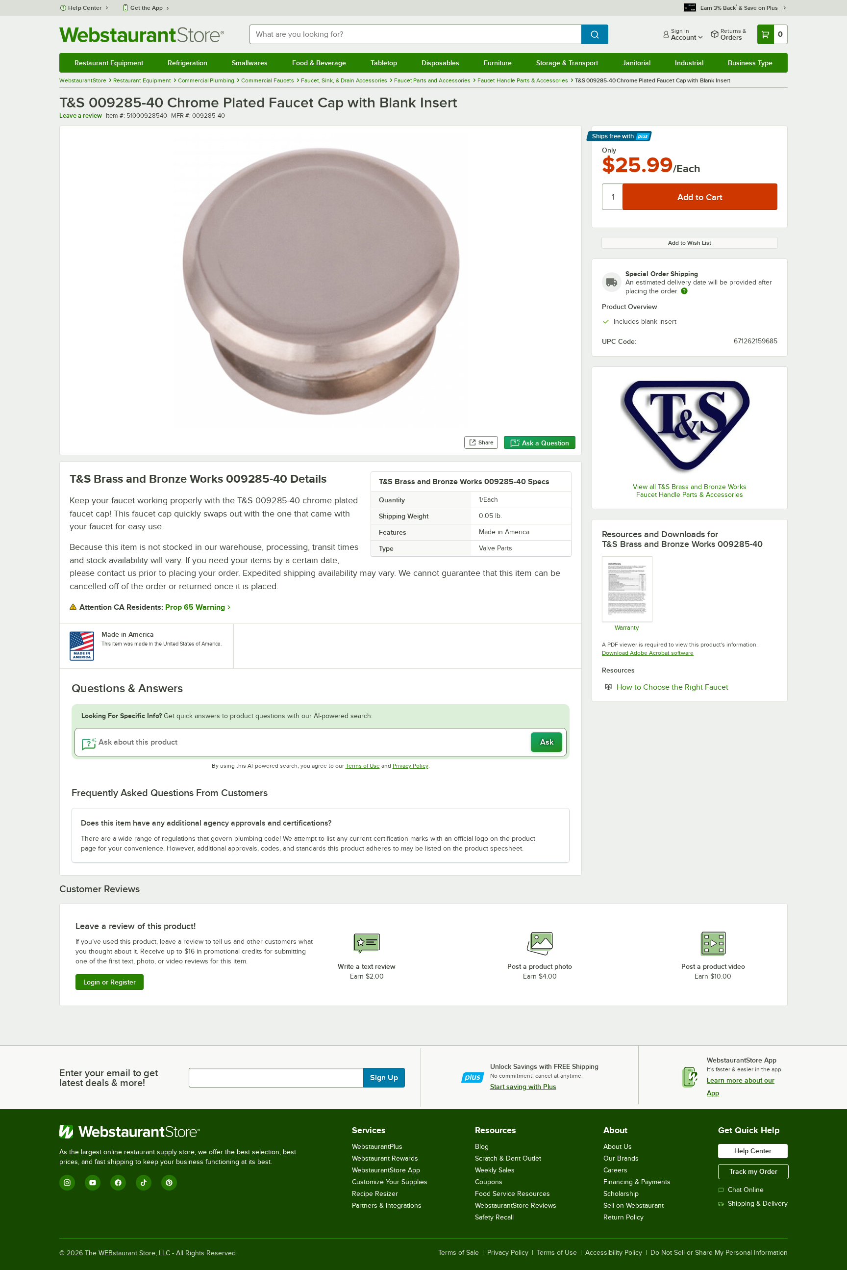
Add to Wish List (689, 242)
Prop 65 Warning (195, 607)
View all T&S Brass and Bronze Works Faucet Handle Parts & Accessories (690, 490)
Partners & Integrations (387, 1205)
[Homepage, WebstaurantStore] (141, 34)
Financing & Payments (637, 1182)
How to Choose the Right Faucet (697, 686)
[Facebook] (118, 1183)
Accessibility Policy (613, 1252)
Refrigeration (187, 63)
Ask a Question (545, 443)
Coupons (488, 1182)
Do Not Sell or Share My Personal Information (719, 1252)
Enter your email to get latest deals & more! (108, 1078)
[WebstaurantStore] (181, 1132)
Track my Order (753, 1171)
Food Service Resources (512, 1193)
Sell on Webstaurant (633, 1205)
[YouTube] (92, 1183)
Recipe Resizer (375, 1193)
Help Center (85, 7)
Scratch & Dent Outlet (508, 1158)
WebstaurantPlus (377, 1146)
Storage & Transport (567, 63)
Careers (615, 1170)
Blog (482, 1146)
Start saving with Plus (523, 1086)
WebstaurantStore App (386, 1170)
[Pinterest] (169, 1183)
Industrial (689, 63)
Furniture (498, 63)
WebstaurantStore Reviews (515, 1205)
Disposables (440, 63)
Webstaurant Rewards (385, 1158)
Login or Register (109, 982)
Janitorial (636, 63)
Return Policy (623, 1217)
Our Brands (621, 1158)
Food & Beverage (319, 63)
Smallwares (250, 63)
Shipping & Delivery (758, 1203)
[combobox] (415, 34)
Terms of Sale (458, 1252)
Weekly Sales (495, 1170)
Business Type (750, 63)
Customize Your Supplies (389, 1182)
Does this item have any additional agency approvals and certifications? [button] (206, 823)
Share (486, 442)
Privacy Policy (410, 765)
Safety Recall (494, 1217)
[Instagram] (67, 1183)
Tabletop (384, 63)
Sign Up (384, 1077)
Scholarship (621, 1193)
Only (609, 150)
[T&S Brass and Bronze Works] (689, 426)
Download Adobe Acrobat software (648, 652)
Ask (546, 742)
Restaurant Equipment (109, 63)
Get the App (146, 7)
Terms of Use (363, 765)
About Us (617, 1146)
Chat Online (746, 1189)
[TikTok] (143, 1183)
